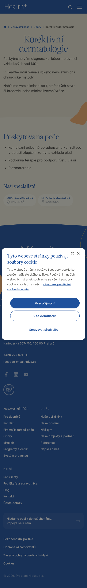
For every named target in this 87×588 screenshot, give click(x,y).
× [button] (78, 253)
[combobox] (72, 253)
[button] (43, 329)
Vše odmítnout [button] (45, 316)
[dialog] (43, 294)
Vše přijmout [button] (45, 303)
